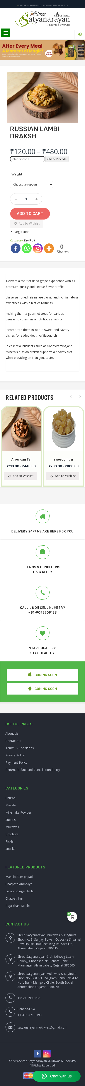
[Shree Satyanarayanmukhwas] (42, 19)
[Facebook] (15, 248)
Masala (10, 805)
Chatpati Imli (14, 898)
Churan (10, 798)
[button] (26, 224)
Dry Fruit (29, 240)
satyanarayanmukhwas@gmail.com (42, 1027)
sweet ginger (64, 459)
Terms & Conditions (19, 748)
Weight (17, 174)
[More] (49, 248)
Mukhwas (12, 827)
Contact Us (13, 741)
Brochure (12, 834)
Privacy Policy (15, 755)
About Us (12, 733)
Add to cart (30, 213)
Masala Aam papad (19, 877)
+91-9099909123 (42, 612)
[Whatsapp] (27, 248)
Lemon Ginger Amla (19, 891)
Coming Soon (45, 675)
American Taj (21, 459)
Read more (25, 450)
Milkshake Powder (18, 812)
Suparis (10, 820)
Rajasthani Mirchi (17, 906)
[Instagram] (38, 248)
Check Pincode (57, 159)
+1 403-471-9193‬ (29, 1015)
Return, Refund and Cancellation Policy (32, 770)
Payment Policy (16, 762)
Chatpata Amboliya (18, 884)
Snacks (10, 849)
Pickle (9, 841)
